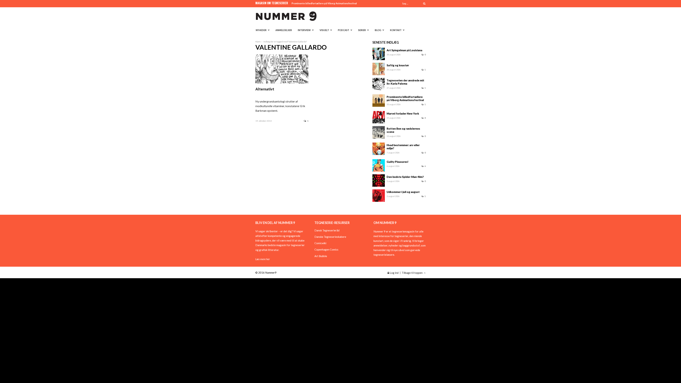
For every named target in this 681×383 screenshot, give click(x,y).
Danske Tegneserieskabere (330, 236)
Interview (304, 30)
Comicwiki (320, 243)
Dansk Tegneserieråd (326, 230)
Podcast (343, 30)
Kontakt (396, 30)
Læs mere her (262, 259)
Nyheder (261, 30)
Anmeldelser (283, 30)
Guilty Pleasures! (397, 161)
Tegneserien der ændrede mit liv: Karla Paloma (405, 82)
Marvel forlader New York (403, 113)
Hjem (258, 41)
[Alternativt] (281, 82)
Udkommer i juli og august (403, 191)
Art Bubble (320, 256)
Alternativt (264, 89)
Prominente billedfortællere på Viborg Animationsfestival (324, 3)
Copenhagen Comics (326, 249)
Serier (362, 30)
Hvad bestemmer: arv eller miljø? (403, 146)
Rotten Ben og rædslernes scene (403, 130)
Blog (378, 30)
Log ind (393, 272)
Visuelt (324, 30)
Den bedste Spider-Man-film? (405, 176)
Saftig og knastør (398, 65)
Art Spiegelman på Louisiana (404, 50)
